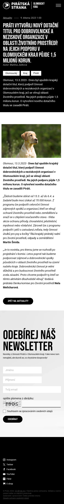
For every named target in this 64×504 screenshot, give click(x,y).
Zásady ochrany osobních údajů (16, 498)
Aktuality (7, 18)
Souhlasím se (30, 411)
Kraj (25, 73)
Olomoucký (11, 73)
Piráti (36, 73)
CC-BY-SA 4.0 (20, 491)
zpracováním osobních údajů (37, 411)
